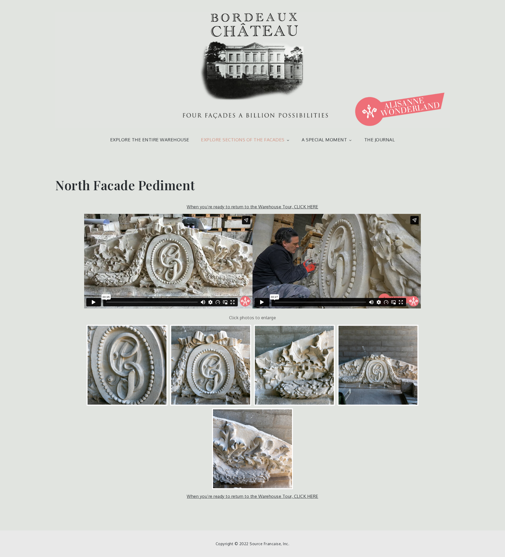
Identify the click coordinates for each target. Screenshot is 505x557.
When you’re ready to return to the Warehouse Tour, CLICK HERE (252, 206)
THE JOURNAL (379, 139)
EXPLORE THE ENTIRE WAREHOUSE (149, 139)
